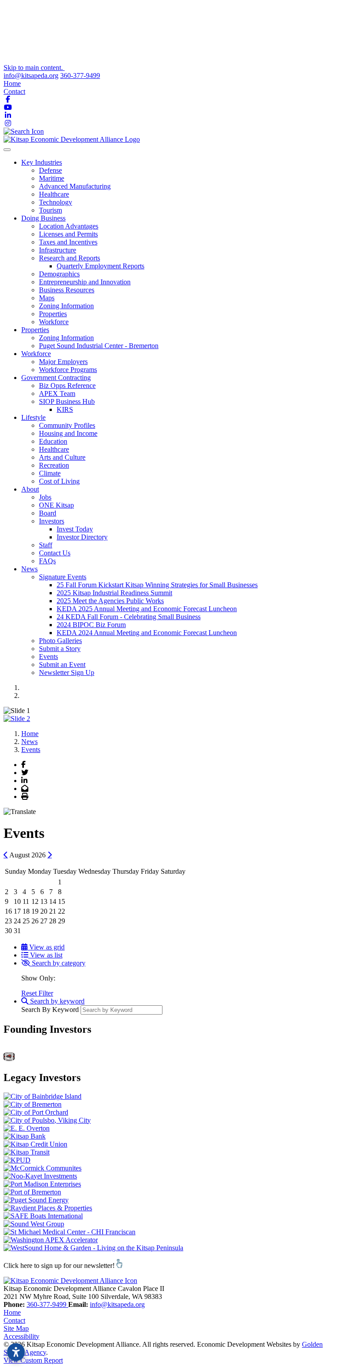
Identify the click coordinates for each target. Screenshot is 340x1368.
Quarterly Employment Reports (100, 266)
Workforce (54, 322)
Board (47, 513)
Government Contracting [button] (56, 377)
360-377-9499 (80, 75)
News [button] (29, 569)
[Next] (49, 854)
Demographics (59, 274)
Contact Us (54, 553)
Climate (50, 473)
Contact (14, 91)
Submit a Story (60, 648)
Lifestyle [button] (33, 417)
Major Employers (63, 361)
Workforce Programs (68, 369)
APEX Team (57, 393)
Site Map (16, 1328)
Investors (51, 521)
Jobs (45, 497)
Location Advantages (68, 226)
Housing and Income (68, 433)
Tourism (50, 210)
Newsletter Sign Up (66, 672)
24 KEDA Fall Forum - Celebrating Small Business (129, 616)
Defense (50, 170)
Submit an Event (62, 664)
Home (12, 83)
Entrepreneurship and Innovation (85, 282)
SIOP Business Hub (67, 401)
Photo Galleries (60, 640)
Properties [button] (35, 329)
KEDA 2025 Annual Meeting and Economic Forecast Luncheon (147, 608)
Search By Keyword (50, 1009)
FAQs (47, 561)
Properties (53, 314)
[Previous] (6, 854)
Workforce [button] (36, 353)
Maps (46, 298)
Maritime (51, 178)
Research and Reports (69, 258)
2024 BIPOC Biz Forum (91, 624)
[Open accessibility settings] (16, 1352)
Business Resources (66, 290)
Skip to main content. (34, 67)
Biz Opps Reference (67, 385)
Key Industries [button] (41, 162)
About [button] (30, 489)
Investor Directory (82, 537)
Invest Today (75, 529)
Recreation (54, 465)
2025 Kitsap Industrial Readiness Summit (114, 593)
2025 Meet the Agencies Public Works (110, 601)
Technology (55, 202)
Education (53, 441)
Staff (45, 545)
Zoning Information (66, 306)
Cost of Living (59, 481)
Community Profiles (67, 425)
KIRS (65, 409)
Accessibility (21, 1336)
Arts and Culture (62, 457)
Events (48, 656)
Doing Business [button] (43, 218)
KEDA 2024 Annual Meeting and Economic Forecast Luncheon (147, 632)
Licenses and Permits (68, 234)
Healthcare (54, 194)
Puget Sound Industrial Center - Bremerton (98, 345)
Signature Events (62, 577)
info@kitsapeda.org (31, 75)
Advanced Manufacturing (75, 186)
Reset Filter (37, 993)
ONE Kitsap (56, 505)
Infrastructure (57, 250)
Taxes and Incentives (68, 242)
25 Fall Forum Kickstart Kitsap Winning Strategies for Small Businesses (157, 585)
